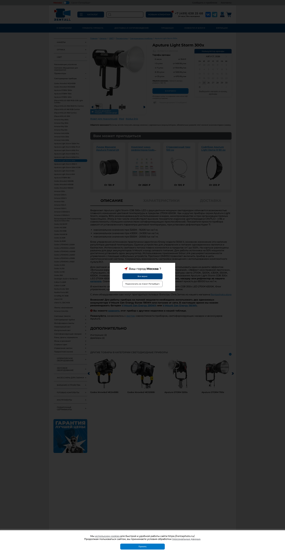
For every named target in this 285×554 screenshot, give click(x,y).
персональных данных (186, 539)
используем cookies (107, 536)
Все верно (142, 276)
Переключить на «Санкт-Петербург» (142, 284)
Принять (142, 546)
